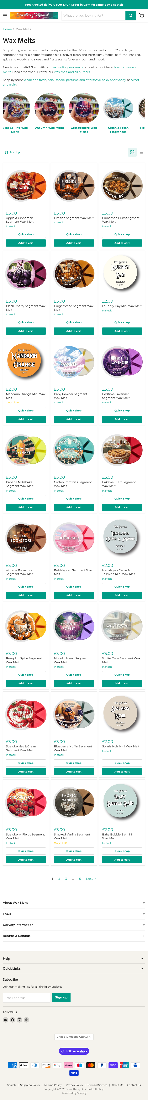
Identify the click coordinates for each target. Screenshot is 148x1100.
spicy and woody (114, 80)
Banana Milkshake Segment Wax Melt (20, 484)
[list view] (141, 152)
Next (89, 878)
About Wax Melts (15, 902)
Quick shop (26, 234)
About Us (117, 1084)
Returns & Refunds (16, 936)
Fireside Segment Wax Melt (74, 218)
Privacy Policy (74, 1084)
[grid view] (132, 152)
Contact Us (134, 1084)
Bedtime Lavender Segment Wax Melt (116, 396)
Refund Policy (53, 1084)
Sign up (61, 997)
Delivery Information (18, 925)
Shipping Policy (30, 1084)
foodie (60, 80)
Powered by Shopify (74, 1093)
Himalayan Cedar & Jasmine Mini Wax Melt (118, 572)
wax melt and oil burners (72, 72)
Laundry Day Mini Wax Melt (122, 306)
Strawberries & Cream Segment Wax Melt (21, 748)
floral (51, 80)
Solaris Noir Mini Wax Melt (120, 746)
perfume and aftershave (83, 80)
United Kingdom (72, 1036)
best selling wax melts (67, 67)
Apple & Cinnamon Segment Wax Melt (20, 220)
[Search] (130, 15)
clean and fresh (35, 80)
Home (7, 29)
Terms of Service (97, 1084)
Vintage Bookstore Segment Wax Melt (20, 572)
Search (11, 1084)
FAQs (7, 914)
